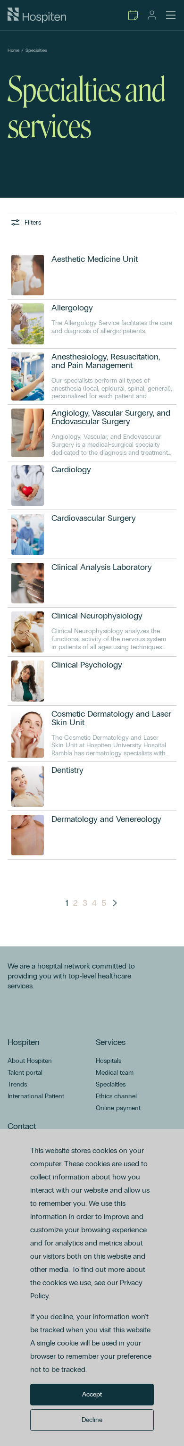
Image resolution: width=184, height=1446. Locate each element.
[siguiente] (114, 903)
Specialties (36, 50)
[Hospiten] (37, 15)
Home (13, 50)
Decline (92, 1420)
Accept (92, 1394)
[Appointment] (133, 15)
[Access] (152, 15)
